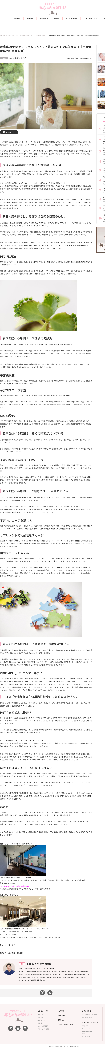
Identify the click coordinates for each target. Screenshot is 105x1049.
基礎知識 (17, 18)
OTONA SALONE (87, 1031)
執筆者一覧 (62, 1015)
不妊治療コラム (40, 35)
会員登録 (61, 1011)
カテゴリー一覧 (43, 1011)
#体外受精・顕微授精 (15, 953)
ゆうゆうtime (86, 1036)
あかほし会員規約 (87, 1017)
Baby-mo (85, 1026)
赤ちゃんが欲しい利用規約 (89, 1014)
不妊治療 (30, 18)
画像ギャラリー (10, 132)
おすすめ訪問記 (71, 18)
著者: (18, 58)
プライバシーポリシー (65, 1024)
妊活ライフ (44, 18)
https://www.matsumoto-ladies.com (14, 886)
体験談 (56, 18)
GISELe (84, 1034)
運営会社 (61, 1020)
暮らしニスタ (86, 1028)
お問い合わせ (86, 1011)
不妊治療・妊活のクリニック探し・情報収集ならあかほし (16, 35)
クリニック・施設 (90, 18)
